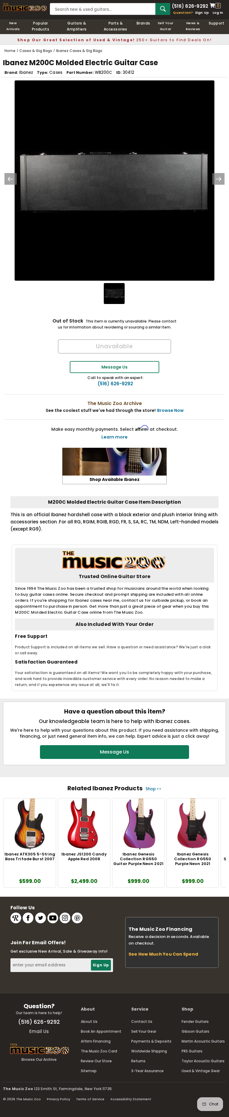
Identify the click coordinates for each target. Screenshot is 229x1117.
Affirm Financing (96, 1041)
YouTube (52, 918)
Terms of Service (90, 1099)
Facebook (28, 918)
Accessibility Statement (130, 1099)
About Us (89, 1021)
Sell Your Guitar (166, 26)
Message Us (114, 367)
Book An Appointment (101, 1031)
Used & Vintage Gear (201, 1070)
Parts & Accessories (115, 26)
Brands (143, 23)
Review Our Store (96, 1060)
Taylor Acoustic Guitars (203, 1060)
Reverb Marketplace (15, 918)
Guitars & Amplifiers (77, 26)
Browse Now (170, 410)
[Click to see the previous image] (10, 179)
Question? (183, 12)
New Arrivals (13, 26)
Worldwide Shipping (149, 1051)
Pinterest (77, 918)
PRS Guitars (192, 1051)
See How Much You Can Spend (163, 954)
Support (216, 23)
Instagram (65, 918)
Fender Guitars (195, 1021)
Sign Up (202, 12)
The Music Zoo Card (99, 1051)
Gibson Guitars (195, 1031)
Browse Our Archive (39, 1059)
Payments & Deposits (151, 1041)
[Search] (162, 9)
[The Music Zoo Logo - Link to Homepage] (25, 7)
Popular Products (40, 26)
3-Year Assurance (147, 1070)
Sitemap (89, 1070)
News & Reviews (193, 26)
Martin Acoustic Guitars (203, 1041)
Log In (218, 12)
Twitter (40, 918)
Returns (138, 1060)
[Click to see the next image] (218, 179)
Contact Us (141, 1021)
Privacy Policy (58, 1099)
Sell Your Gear (143, 1031)
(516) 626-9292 (190, 5)
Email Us (39, 1031)
